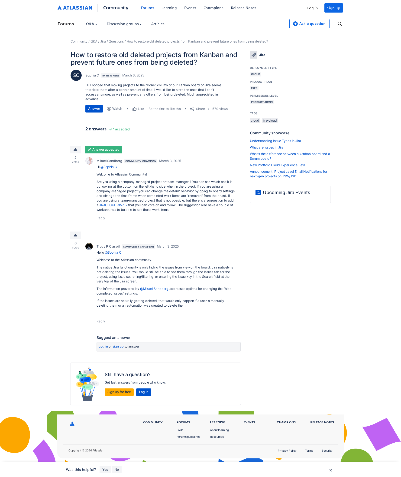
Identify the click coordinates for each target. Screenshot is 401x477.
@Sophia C (108, 167)
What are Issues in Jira (267, 147)
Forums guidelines (188, 436)
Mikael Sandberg (109, 161)
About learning (219, 430)
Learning (169, 7)
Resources (217, 436)
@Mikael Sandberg (154, 289)
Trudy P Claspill (108, 246)
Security (327, 450)
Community (116, 7)
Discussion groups (123, 23)
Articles (157, 23)
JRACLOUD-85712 (113, 205)
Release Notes (243, 7)
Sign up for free (119, 392)
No (117, 469)
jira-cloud (270, 120)
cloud (255, 120)
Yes (105, 469)
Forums (147, 7)
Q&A (90, 23)
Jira (103, 41)
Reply (101, 218)
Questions (116, 41)
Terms (309, 450)
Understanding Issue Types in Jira (275, 141)
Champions (213, 7)
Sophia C (92, 75)
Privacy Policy (287, 450)
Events (190, 7)
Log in (312, 7)
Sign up (333, 7)
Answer (94, 108)
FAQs (180, 430)
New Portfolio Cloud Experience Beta (277, 165)
